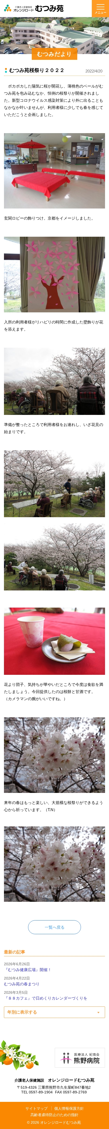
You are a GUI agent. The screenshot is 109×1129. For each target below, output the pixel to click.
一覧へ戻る (55, 927)
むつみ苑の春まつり (22, 984)
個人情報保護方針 (69, 1108)
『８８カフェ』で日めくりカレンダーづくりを (45, 998)
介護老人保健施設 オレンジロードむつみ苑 (33, 8)
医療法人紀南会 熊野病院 (80, 1058)
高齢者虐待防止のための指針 (54, 1115)
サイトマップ (36, 1108)
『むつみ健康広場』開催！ (28, 969)
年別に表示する (22, 1012)
